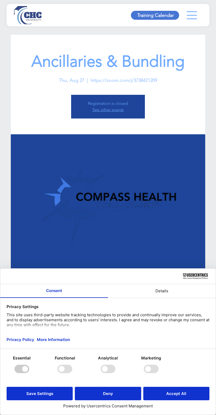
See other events (108, 109)
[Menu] (192, 15)
